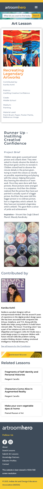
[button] (36, 7)
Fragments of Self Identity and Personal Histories (21, 373)
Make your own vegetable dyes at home (19, 407)
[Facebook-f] (4, 442)
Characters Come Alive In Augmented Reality (18, 390)
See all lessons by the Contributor (15, 346)
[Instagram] (10, 442)
